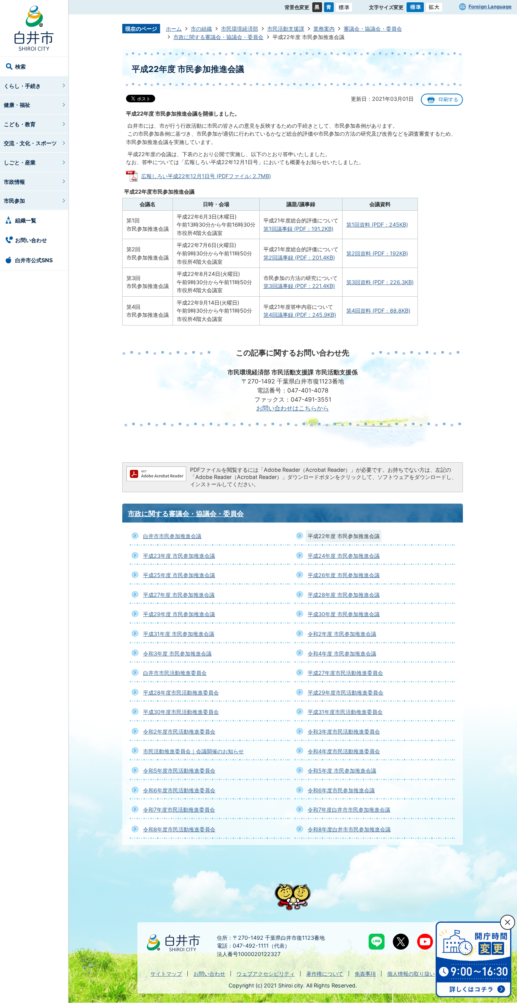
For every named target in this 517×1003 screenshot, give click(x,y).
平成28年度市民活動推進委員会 (181, 692)
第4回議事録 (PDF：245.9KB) (299, 314)
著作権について (324, 973)
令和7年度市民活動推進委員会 (179, 809)
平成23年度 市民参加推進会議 (179, 555)
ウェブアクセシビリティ (266, 973)
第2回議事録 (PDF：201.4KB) (299, 257)
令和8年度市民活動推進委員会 (179, 829)
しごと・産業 (20, 162)
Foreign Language (490, 6)
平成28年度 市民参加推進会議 (344, 594)
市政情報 (14, 181)
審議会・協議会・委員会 (373, 28)
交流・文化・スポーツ (30, 143)
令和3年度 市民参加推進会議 (177, 653)
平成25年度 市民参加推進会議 (179, 575)
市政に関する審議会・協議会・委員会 (218, 37)
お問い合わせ (31, 240)
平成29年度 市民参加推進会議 (179, 614)
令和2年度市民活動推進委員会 (179, 731)
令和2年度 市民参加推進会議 (342, 634)
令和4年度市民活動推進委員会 (344, 751)
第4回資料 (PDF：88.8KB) (378, 310)
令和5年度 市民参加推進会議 (342, 770)
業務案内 (324, 28)
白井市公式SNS (34, 260)
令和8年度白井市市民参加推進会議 (349, 829)
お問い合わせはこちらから (292, 408)
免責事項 (365, 973)
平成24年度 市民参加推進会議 (344, 555)
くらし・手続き (22, 86)
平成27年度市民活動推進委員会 (345, 673)
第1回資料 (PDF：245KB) (377, 224)
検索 (20, 66)
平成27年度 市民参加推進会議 (179, 594)
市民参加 (14, 200)
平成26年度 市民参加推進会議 (344, 575)
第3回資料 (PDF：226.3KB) (380, 282)
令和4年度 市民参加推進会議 (342, 653)
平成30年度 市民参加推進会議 (344, 614)
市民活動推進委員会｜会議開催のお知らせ (193, 751)
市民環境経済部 (239, 28)
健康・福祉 (17, 105)
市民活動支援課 (285, 28)
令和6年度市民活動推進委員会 (179, 790)
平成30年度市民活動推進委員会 (181, 712)
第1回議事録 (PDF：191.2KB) (298, 228)
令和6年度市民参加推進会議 (341, 790)
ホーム (174, 28)
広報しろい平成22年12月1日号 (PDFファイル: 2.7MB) (206, 176)
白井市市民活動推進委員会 (175, 673)
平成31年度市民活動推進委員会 (345, 712)
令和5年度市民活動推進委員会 (179, 770)
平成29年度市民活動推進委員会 (345, 692)
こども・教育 (20, 124)
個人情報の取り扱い (411, 973)
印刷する (448, 99)
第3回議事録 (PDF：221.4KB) (299, 286)
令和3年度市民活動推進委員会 (344, 731)
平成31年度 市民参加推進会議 (178, 634)
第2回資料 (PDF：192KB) (377, 253)
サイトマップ (166, 973)
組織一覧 (25, 220)
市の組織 (201, 28)
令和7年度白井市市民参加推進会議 (349, 809)
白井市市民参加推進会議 (172, 536)
